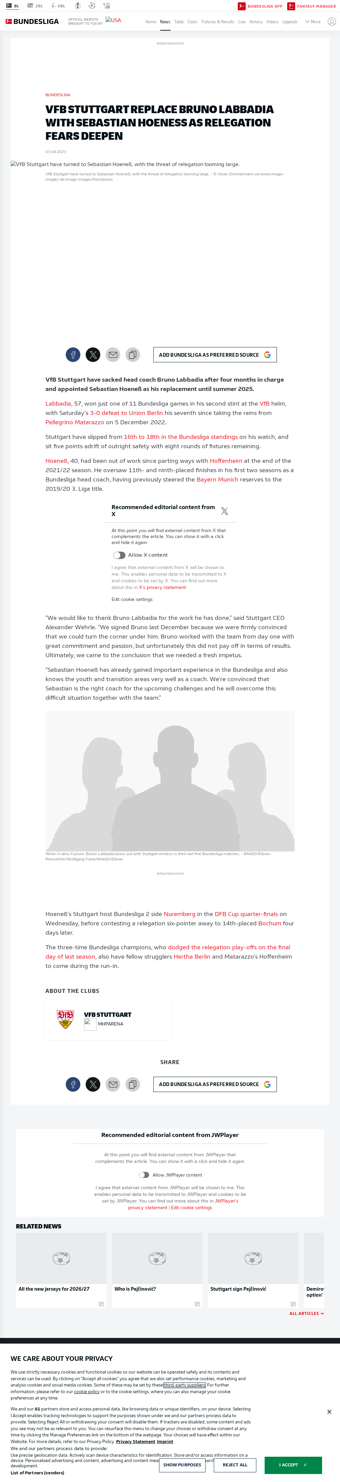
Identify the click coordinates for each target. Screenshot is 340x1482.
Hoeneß (56, 461)
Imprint (165, 1442)
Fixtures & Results (218, 21)
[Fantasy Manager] (291, 5)
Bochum (269, 924)
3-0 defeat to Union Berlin (126, 414)
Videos (272, 21)
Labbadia (58, 404)
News (165, 21)
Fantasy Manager (316, 6)
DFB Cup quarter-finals (246, 915)
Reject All (235, 1465)
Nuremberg (180, 915)
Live (241, 21)
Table (179, 21)
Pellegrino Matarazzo (74, 423)
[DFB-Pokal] (78, 5)
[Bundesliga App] (242, 5)
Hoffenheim (226, 461)
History (255, 21)
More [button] (315, 21)
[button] (329, 21)
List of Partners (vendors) (37, 1473)
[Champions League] (92, 5)
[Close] (329, 1411)
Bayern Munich (217, 480)
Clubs (193, 21)
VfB (265, 404)
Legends (290, 21)
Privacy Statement (135, 1442)
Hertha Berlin (192, 957)
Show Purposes (182, 1465)
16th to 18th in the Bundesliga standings (181, 438)
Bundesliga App (265, 6)
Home (150, 21)
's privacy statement (162, 587)
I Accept (288, 1465)
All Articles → (307, 1313)
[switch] (119, 555)
